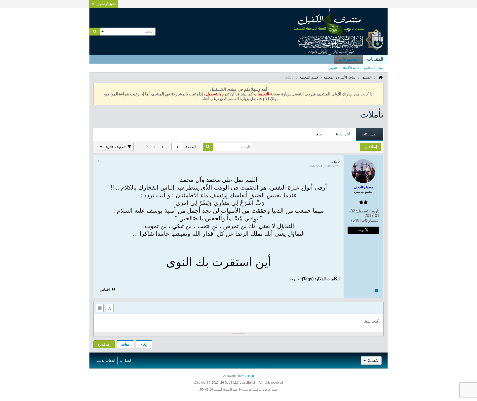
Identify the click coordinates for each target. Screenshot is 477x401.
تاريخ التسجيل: (367, 211)
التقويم (333, 68)
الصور (319, 134)
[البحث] (94, 32)
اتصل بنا (125, 360)
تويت (361, 230)
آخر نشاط (342, 134)
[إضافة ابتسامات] (100, 308)
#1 (99, 161)
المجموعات (349, 59)
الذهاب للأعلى (105, 360)
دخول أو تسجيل (106, 4)
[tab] (369, 134)
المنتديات (375, 59)
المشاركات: (369, 220)
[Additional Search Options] (102, 32)
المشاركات (369, 134)
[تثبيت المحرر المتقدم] (110, 308)
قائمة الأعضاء (351, 68)
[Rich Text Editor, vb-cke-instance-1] (238, 323)
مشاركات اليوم (373, 68)
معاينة (125, 344)
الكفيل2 (373, 360)
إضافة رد (104, 344)
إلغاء (144, 344)
